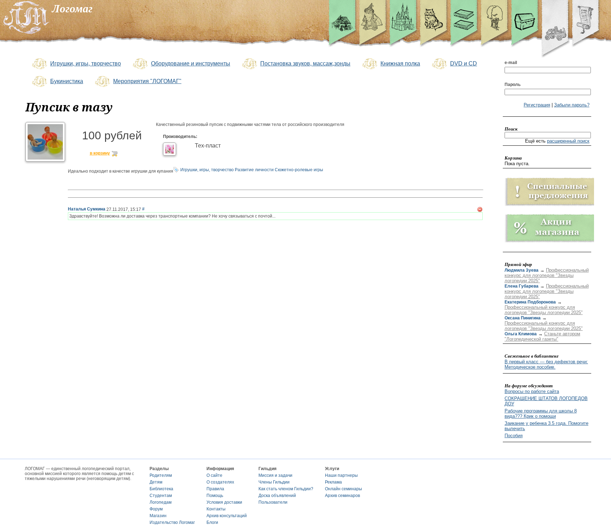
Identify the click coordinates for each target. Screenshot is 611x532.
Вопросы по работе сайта (532, 391)
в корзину (100, 153)
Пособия (514, 435)
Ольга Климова (521, 333)
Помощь (214, 495)
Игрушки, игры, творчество (85, 63)
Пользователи (272, 502)
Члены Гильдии (274, 482)
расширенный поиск (568, 141)
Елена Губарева (522, 286)
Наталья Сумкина (86, 209)
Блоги (212, 522)
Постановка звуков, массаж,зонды (305, 63)
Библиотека (161, 488)
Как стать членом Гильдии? (285, 488)
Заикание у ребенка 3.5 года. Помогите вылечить (546, 426)
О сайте (214, 475)
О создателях (220, 482)
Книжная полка (400, 63)
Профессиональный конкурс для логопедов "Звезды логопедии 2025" (547, 275)
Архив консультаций (226, 515)
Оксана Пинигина (523, 318)
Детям (156, 482)
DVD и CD (463, 63)
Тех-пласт (208, 146)
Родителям (161, 475)
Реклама (333, 482)
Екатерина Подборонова (530, 302)
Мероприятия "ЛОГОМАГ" (147, 81)
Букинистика (66, 81)
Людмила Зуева (522, 270)
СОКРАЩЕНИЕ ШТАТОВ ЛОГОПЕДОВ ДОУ (546, 401)
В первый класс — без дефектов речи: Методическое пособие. (546, 364)
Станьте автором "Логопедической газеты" (542, 336)
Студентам (161, 495)
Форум (156, 509)
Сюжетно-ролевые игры (299, 169)
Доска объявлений (277, 495)
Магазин (158, 515)
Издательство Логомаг (172, 522)
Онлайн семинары (343, 488)
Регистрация (537, 105)
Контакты (216, 509)
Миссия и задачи (275, 475)
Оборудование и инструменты (190, 63)
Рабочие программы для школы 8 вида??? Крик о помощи (541, 413)
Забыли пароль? (571, 105)
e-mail (511, 62)
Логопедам (160, 502)
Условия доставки (224, 502)
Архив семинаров (342, 495)
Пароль (512, 84)
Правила (215, 488)
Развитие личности (254, 169)
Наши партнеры (341, 475)
